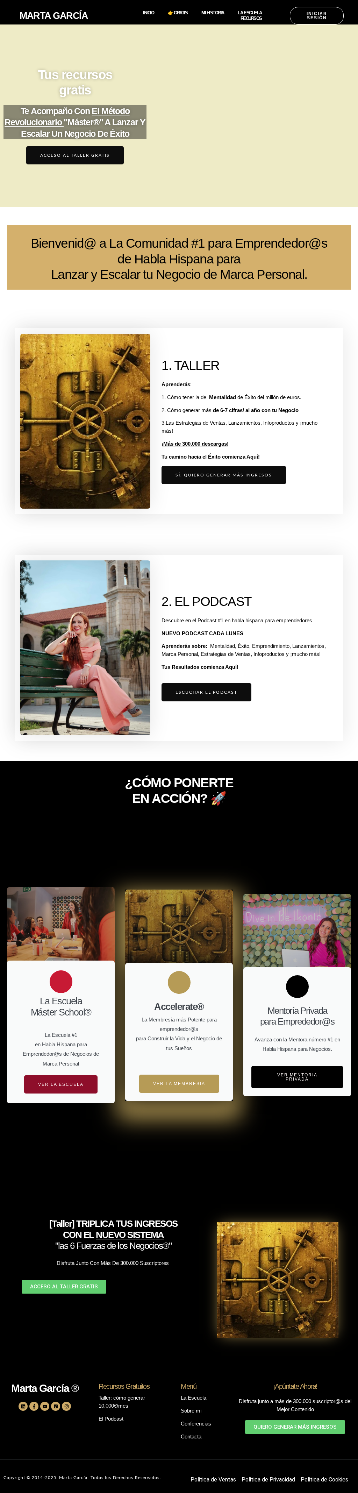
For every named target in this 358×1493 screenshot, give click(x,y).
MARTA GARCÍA (54, 15)
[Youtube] (44, 1406)
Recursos (251, 18)
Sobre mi (191, 1411)
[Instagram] (66, 1406)
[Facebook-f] (33, 1406)
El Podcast (111, 1419)
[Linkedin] (23, 1406)
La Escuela (250, 12)
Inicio (148, 12)
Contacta (191, 1436)
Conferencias (196, 1424)
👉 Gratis (177, 12)
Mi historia (212, 12)
